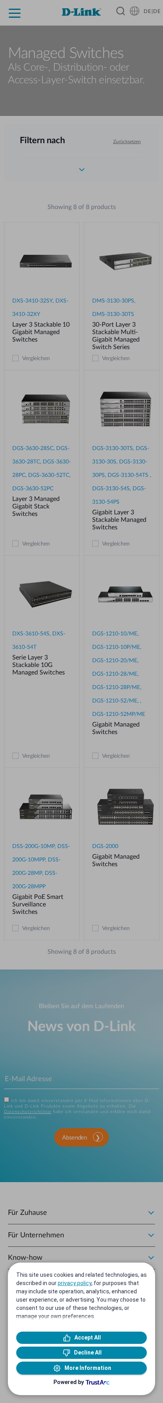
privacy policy (74, 1283)
